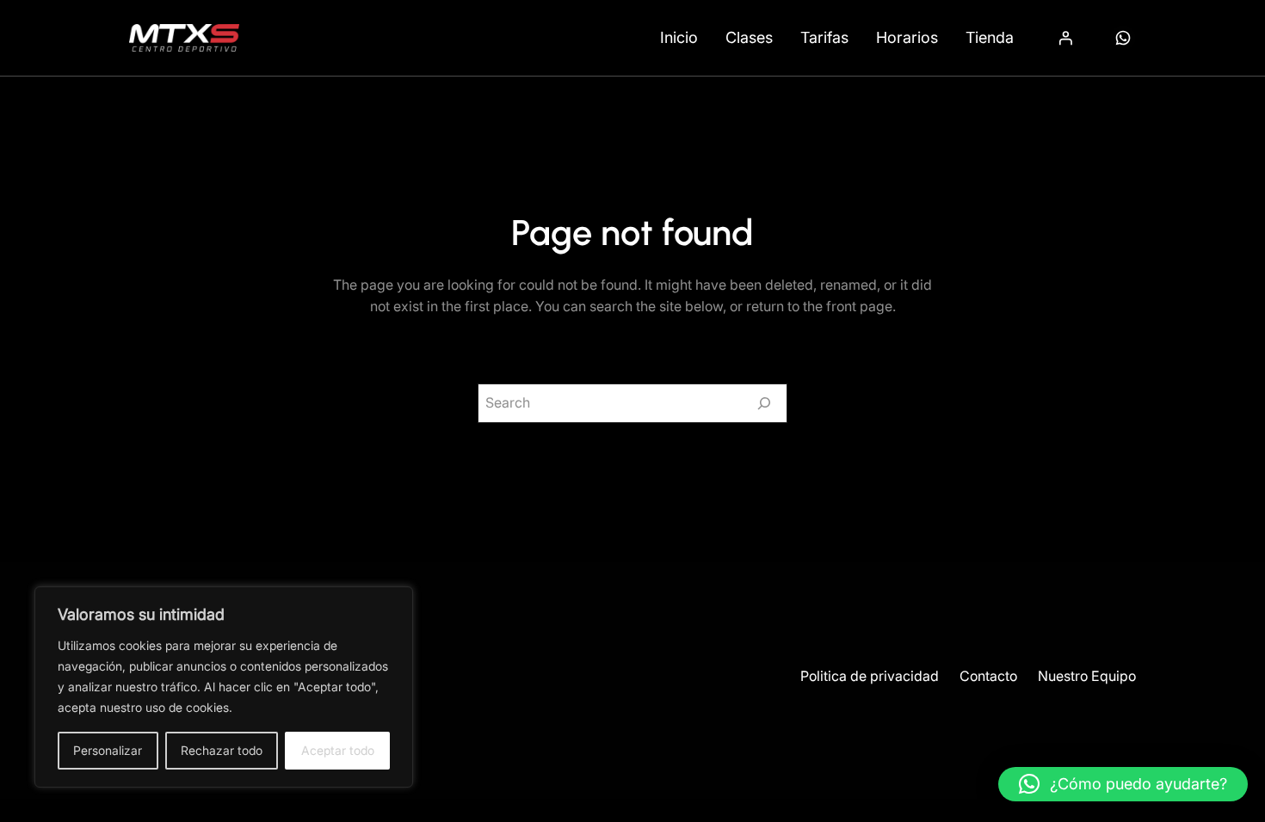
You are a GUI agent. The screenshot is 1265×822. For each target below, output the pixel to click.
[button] (1123, 784)
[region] (223, 687)
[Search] (764, 403)
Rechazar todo (221, 750)
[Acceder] (1065, 38)
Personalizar (107, 750)
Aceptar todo (337, 750)
